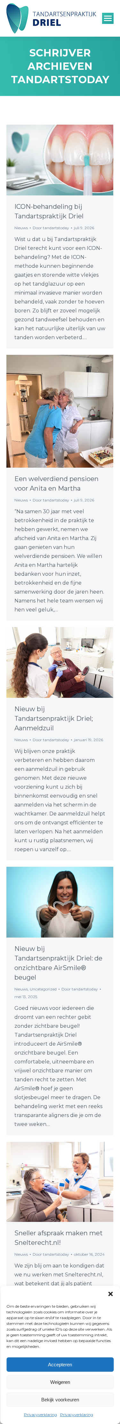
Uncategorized (43, 989)
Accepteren (60, 1364)
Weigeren (60, 1382)
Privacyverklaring (40, 1414)
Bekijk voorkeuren (60, 1399)
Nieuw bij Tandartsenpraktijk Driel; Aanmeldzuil (53, 718)
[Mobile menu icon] (108, 18)
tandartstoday (60, 79)
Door (51, 227)
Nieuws (21, 227)
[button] (110, 1294)
